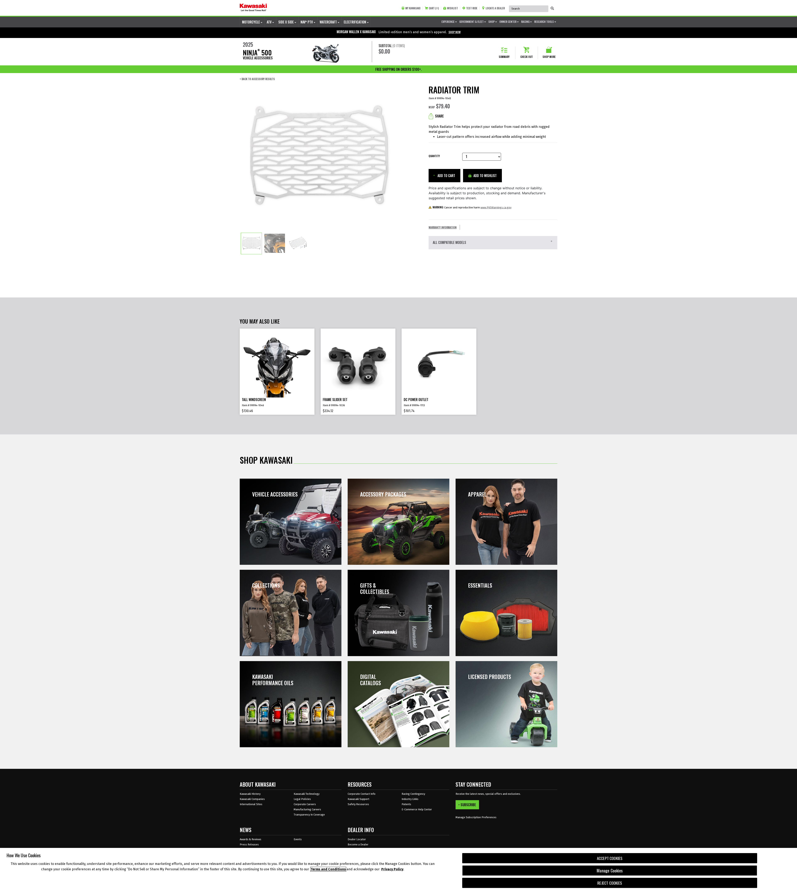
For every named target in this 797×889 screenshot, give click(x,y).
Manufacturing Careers (307, 809)
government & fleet (471, 22)
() (434, 8)
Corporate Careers (305, 804)
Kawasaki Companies (252, 799)
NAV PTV (307, 22)
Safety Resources (358, 804)
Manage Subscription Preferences (476, 817)
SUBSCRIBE (468, 804)
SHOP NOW (455, 32)
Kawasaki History (250, 793)
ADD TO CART (446, 175)
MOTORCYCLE (251, 22)
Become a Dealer (358, 844)
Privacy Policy (392, 869)
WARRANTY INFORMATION (443, 227)
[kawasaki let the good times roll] (253, 8)
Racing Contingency (413, 793)
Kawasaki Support (358, 799)
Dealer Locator (357, 839)
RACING (525, 22)
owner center (508, 22)
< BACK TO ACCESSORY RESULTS (257, 79)
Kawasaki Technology (306, 793)
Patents (406, 804)
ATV (269, 22)
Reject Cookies (609, 883)
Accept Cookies (610, 858)
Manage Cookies (610, 870)
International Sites (251, 804)
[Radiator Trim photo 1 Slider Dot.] (251, 243)
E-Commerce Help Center (417, 809)
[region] (398, 868)
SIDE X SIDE (286, 22)
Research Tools (544, 22)
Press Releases (249, 844)
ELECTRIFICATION (355, 22)
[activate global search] (552, 8)
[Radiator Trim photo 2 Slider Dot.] (274, 243)
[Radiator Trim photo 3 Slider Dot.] (297, 243)
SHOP (491, 22)
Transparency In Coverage (309, 814)
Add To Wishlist (485, 175)
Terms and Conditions (328, 869)
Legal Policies (302, 799)
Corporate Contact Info (361, 793)
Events (298, 839)
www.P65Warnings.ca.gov (495, 207)
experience (448, 22)
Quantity (434, 156)
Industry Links (410, 799)
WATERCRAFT (329, 22)
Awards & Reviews (250, 839)
